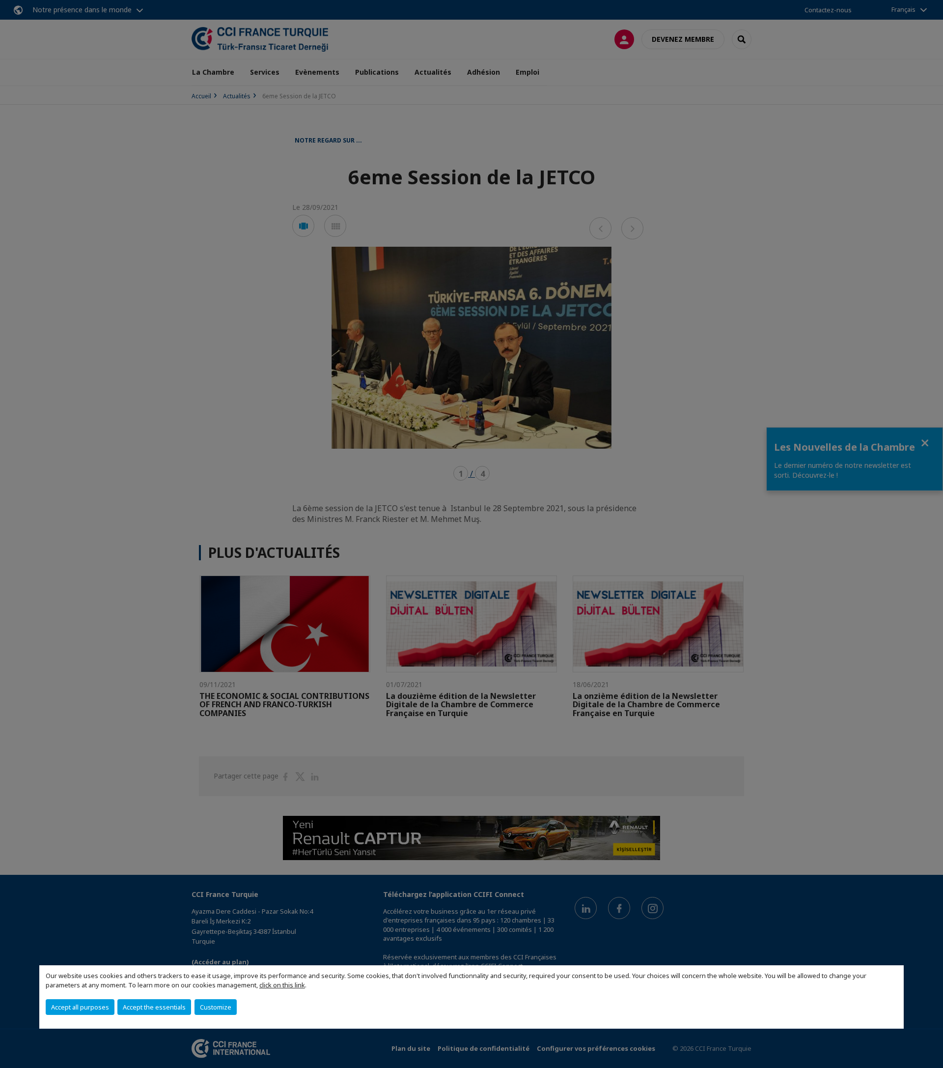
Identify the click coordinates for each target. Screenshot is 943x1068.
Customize (215, 1007)
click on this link (282, 985)
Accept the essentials (154, 1007)
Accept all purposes (80, 1007)
